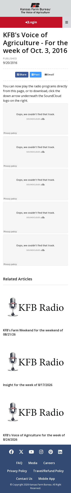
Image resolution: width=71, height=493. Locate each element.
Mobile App (46, 479)
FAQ (19, 463)
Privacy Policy (17, 471)
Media (32, 463)
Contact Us (24, 479)
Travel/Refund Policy (48, 471)
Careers (49, 463)
